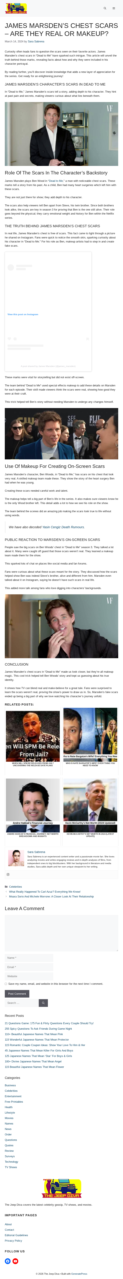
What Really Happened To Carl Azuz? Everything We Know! (45, 891)
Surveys (10, 1156)
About (8, 1224)
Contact (9, 1229)
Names (9, 1123)
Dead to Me (56, 180)
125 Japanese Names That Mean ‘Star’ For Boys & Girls (38, 1056)
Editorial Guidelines (16, 1235)
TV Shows (11, 1167)
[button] (105, 8)
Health (8, 1107)
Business (10, 1085)
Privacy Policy (13, 1240)
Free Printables (14, 1101)
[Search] (43, 1003)
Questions (11, 1139)
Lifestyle (10, 1112)
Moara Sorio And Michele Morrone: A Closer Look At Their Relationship (51, 896)
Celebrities (15, 886)
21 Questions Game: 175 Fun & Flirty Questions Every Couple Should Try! (49, 1023)
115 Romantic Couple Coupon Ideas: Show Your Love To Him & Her (45, 1045)
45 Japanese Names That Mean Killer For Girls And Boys (39, 1050)
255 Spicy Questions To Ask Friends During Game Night (38, 1028)
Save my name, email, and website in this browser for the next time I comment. (55, 983)
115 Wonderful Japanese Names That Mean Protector (37, 1039)
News (8, 1129)
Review (9, 1150)
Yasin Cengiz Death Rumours (63, 527)
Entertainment (13, 1096)
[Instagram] (8, 874)
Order (8, 1134)
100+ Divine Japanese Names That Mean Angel (33, 1061)
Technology (11, 1161)
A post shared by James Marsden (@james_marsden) (48, 366)
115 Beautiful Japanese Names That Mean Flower (34, 1066)
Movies (9, 1118)
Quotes (9, 1145)
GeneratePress (79, 1273)
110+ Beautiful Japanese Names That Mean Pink (34, 1034)
